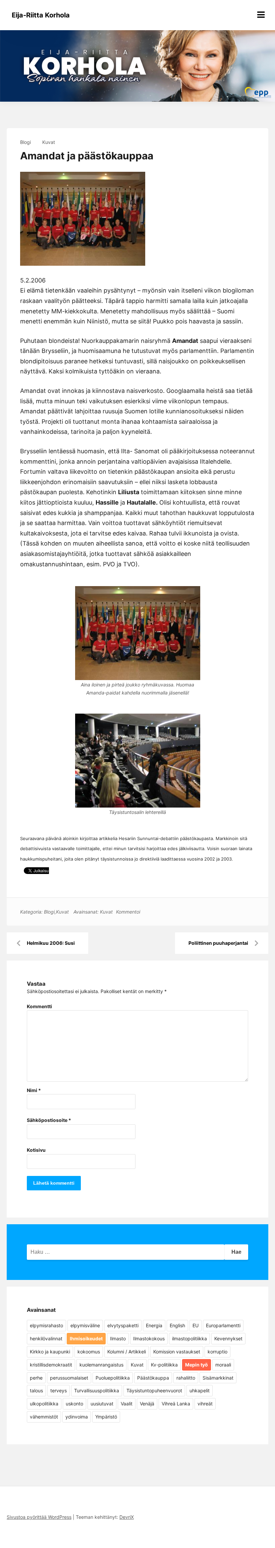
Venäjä (147, 1403)
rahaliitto (185, 1378)
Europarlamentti (223, 1325)
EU (195, 1325)
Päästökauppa (153, 1378)
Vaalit (126, 1403)
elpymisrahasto (46, 1325)
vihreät (205, 1403)
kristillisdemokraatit (51, 1365)
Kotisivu (36, 1150)
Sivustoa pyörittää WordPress (39, 1517)
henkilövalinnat (46, 1338)
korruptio (217, 1351)
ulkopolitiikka (44, 1403)
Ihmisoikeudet (86, 1338)
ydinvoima (76, 1417)
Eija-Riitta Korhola (41, 15)
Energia (154, 1325)
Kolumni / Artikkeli (126, 1351)
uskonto (74, 1403)
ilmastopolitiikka (189, 1338)
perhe (36, 1378)
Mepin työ (196, 1365)
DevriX (126, 1517)
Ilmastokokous (149, 1338)
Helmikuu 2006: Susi (51, 943)
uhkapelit (199, 1390)
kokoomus (88, 1351)
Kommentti (39, 1006)
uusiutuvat (102, 1403)
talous (36, 1390)
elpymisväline (85, 1325)
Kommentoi (128, 912)
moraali (223, 1365)
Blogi (25, 142)
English (177, 1325)
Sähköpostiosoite (49, 1120)
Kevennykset (228, 1338)
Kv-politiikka (164, 1365)
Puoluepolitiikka (113, 1378)
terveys (58, 1390)
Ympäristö (106, 1417)
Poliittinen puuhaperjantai (218, 943)
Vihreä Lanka (176, 1403)
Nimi (34, 1090)
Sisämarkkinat (218, 1378)
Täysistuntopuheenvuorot (154, 1390)
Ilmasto (118, 1338)
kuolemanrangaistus (101, 1365)
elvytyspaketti (123, 1325)
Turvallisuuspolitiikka (96, 1390)
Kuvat (48, 142)
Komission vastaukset (176, 1351)
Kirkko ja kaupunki (50, 1351)
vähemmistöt (44, 1417)
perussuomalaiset (69, 1378)
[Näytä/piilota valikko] (261, 14)
